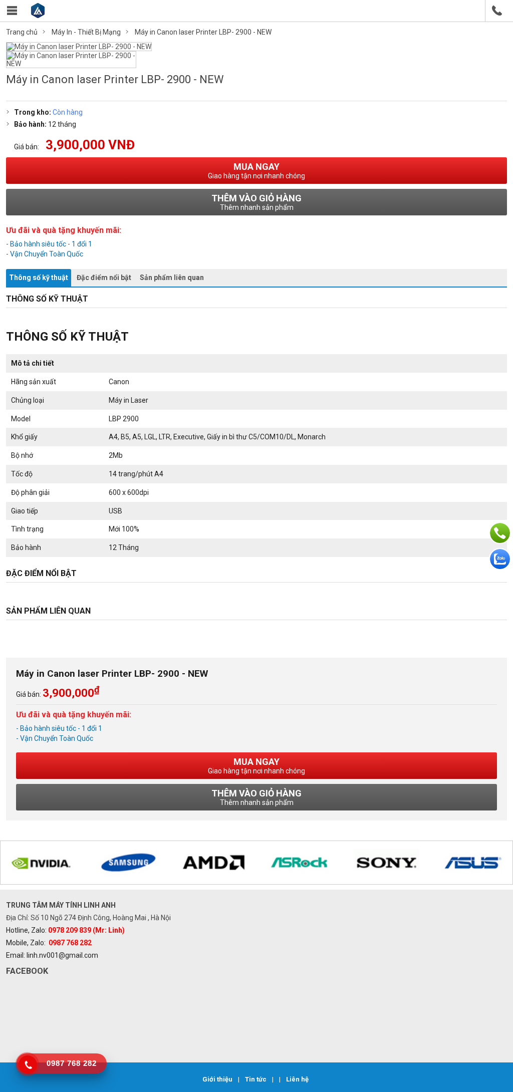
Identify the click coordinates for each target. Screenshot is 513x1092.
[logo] (38, 15)
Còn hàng (68, 112)
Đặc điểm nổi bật (104, 278)
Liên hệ (297, 1079)
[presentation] (21, 864)
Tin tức (256, 1079)
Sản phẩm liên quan (172, 278)
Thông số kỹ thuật (38, 278)
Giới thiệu (218, 1079)
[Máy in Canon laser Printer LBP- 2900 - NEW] (79, 47)
